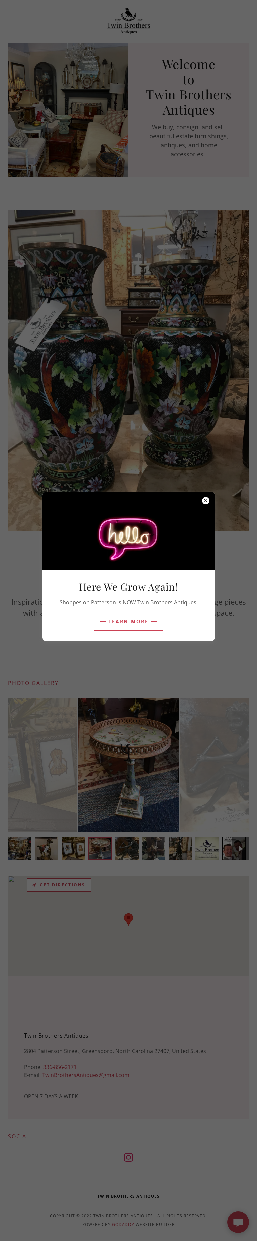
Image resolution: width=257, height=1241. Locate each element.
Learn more (128, 621)
